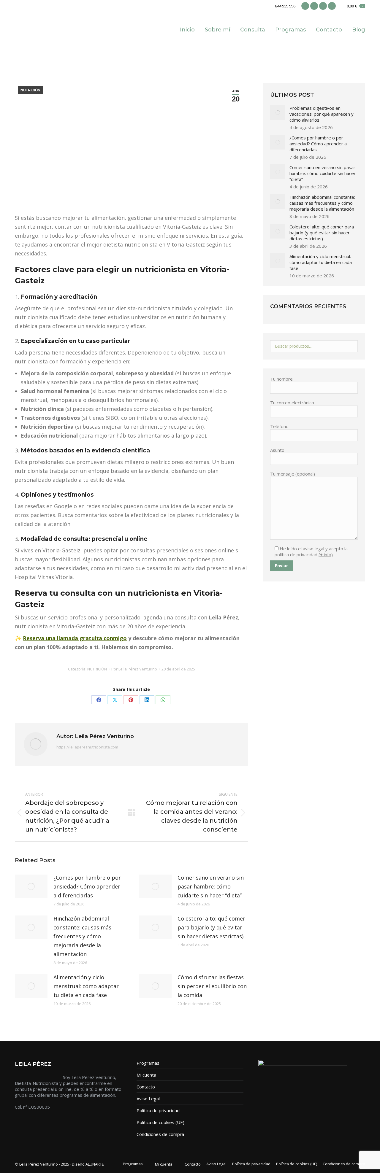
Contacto (146, 1087)
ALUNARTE (95, 1164)
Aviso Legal (148, 1099)
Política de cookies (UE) (160, 1122)
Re (26, 638)
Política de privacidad (158, 1110)
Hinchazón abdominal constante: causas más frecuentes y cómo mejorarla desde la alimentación (82, 936)
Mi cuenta (146, 1075)
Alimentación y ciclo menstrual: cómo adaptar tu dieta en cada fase (86, 986)
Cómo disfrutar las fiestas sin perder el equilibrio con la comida (212, 986)
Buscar (351, 346)
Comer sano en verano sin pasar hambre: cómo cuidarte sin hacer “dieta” (211, 886)
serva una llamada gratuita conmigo (78, 638)
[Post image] (31, 886)
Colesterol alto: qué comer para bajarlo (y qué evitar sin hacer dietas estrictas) (211, 927)
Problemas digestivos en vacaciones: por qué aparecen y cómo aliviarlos (321, 114)
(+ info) (326, 554)
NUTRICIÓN (30, 90)
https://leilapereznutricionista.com (87, 747)
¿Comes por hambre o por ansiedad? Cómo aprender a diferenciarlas (87, 886)
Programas (148, 1063)
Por (134, 669)
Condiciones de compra (160, 1134)
